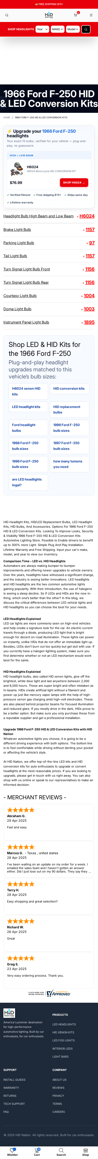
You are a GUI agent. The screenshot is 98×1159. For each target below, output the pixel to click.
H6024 (87, 216)
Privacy (58, 1095)
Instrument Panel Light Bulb (26, 322)
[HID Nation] (49, 15)
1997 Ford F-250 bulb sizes (66, 446)
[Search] (6, 15)
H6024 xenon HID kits (26, 391)
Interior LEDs (62, 1048)
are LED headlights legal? (27, 482)
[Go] (85, 29)
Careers (58, 1111)
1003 (89, 309)
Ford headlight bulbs (23, 427)
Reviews (58, 1087)
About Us (59, 1079)
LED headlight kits (26, 407)
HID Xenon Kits (63, 1032)
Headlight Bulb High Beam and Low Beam (38, 216)
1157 (90, 229)
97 (92, 243)
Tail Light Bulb (15, 256)
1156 (90, 269)
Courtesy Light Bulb (20, 295)
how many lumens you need (67, 464)
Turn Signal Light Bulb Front (26, 269)
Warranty (11, 1087)
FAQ (6, 1111)
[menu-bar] (91, 15)
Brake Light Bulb (17, 229)
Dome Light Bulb (17, 309)
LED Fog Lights (63, 1040)
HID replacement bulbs (66, 409)
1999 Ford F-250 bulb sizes (66, 427)
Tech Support (14, 1103)
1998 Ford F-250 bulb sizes (25, 446)
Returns (9, 1095)
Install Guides (14, 1079)
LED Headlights (64, 1024)
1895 (89, 322)
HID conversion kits (69, 388)
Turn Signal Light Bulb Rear (26, 282)
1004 (89, 295)
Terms (57, 1103)
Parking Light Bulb (18, 242)
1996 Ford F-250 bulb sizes (25, 464)
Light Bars (60, 1056)
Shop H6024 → (74, 182)
